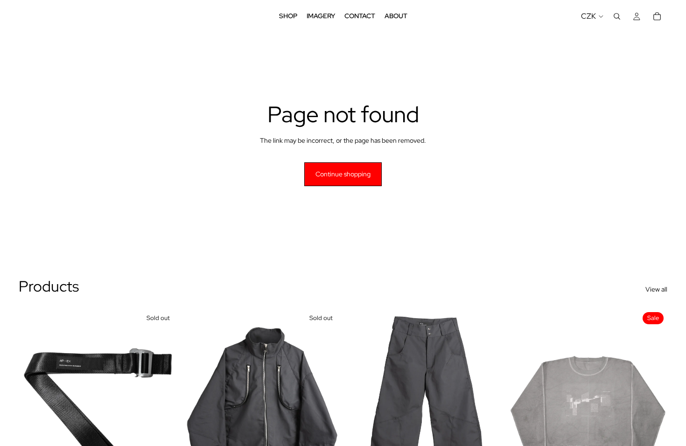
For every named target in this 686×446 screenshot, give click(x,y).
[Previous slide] (33, 408)
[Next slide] (164, 408)
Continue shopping (343, 174)
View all (656, 289)
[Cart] (657, 16)
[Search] (617, 16)
